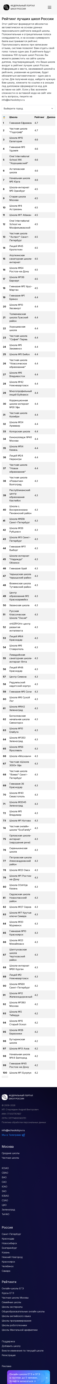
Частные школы (10, 1157)
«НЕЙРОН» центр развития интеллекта (19, 627)
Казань (6, 1252)
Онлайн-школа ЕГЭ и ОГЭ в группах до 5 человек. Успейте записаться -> (25, 1378)
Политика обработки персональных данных (24, 1122)
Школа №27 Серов (20, 906)
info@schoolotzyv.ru (13, 1130)
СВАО (5, 1172)
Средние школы (10, 1153)
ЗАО (4, 1191)
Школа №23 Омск (19, 870)
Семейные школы (11, 1302)
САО (4, 1182)
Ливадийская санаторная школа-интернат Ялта (20, 658)
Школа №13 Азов (19, 1048)
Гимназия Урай (18, 568)
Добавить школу (11, 1346)
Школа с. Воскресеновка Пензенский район (20, 510)
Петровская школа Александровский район (20, 861)
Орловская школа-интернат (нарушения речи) (20, 839)
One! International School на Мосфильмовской (19, 224)
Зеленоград (8, 1209)
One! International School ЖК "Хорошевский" (19, 160)
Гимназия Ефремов (20, 122)
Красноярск (8, 1261)
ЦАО (4, 1205)
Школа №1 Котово (20, 820)
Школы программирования (16, 1320)
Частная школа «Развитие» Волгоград (18, 481)
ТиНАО (5, 1214)
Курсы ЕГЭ (8, 1293)
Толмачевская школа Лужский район (18, 317)
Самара (6, 1270)
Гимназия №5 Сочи (20, 691)
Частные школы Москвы (15, 1297)
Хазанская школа (19, 605)
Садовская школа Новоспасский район (19, 898)
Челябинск (8, 1266)
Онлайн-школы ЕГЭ (13, 1288)
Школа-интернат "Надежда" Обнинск (19, 559)
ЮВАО (5, 1195)
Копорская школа (19, 431)
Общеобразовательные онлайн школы (23, 1311)
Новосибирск (9, 1243)
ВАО (4, 1177)
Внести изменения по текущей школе (23, 1350)
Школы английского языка (16, 1316)
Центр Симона (17, 676)
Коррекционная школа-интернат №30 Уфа (19, 404)
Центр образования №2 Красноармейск (19, 596)
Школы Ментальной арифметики (20, 1329)
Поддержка (8, 1341)
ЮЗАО (5, 1168)
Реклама (6, 1366)
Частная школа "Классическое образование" (18, 363)
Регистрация (8, 1355)
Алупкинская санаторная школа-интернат (20, 259)
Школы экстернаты (12, 1306)
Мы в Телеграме (12, 1134)
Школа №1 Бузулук (20, 1072)
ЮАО (4, 1186)
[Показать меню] (49, 7)
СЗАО (5, 1200)
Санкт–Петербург (11, 1234)
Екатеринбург (9, 1247)
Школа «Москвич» (20, 756)
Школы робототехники (14, 1325)
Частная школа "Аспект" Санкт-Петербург (19, 237)
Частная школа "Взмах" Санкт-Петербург (18, 774)
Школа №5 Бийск (19, 354)
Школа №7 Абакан (20, 215)
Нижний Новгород (12, 1257)
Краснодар (8, 1238)
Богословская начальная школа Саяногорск (19, 719)
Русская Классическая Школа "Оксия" (18, 614)
